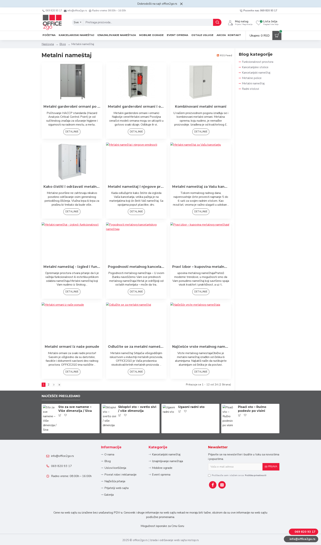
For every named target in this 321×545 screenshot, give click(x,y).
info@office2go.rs (62, 456)
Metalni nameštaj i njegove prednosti (136, 187)
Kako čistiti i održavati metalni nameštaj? (71, 187)
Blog (62, 44)
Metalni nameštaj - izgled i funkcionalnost (71, 267)
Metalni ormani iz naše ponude (72, 347)
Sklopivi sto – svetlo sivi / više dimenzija (137, 409)
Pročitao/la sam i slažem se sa (239, 475)
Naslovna (48, 44)
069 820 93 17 (61, 466)
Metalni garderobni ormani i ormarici (136, 106)
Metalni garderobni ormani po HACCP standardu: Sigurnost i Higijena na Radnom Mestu (71, 106)
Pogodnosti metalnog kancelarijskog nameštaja (136, 267)
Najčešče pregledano (61, 396)
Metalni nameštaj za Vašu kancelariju (200, 187)
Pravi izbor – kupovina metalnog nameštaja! (200, 267)
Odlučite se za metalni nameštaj (136, 347)
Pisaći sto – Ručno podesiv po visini (252, 409)
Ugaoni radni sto (191, 407)
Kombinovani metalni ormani (200, 106)
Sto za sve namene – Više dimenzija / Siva (75, 409)
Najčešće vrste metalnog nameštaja (200, 347)
